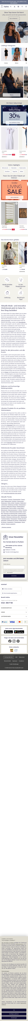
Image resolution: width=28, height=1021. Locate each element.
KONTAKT (4, 584)
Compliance (21, 661)
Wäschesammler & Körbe (15, 511)
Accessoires (4, 499)
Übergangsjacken (12, 510)
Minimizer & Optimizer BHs (11, 513)
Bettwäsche (5, 168)
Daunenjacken (16, 499)
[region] (14, 978)
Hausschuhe (20, 501)
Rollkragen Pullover (11, 506)
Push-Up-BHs (12, 508)
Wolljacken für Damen (12, 520)
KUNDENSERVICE (6, 608)
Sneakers (17, 503)
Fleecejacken (14, 518)
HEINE (3, 612)
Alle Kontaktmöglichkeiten (10, 593)
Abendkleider (22, 322)
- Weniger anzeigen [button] (6, 527)
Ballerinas (23, 503)
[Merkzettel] (22, 6)
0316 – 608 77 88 (7, 603)
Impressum (14, 661)
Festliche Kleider (6, 518)
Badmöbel (9, 425)
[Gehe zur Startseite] (6, 6)
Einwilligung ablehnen (14, 1014)
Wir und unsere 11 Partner (8, 942)
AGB (16, 657)
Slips (7, 511)
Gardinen (7, 171)
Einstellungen (14, 1017)
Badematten (23, 168)
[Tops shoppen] (14, 32)
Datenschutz (21, 657)
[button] (2, 6)
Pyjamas (10, 499)
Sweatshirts (10, 522)
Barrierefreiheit (7, 661)
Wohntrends (11, 331)
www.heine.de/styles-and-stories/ (12, 493)
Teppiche (15, 171)
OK (14, 1010)
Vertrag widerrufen (8, 657)
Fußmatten (14, 168)
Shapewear (4, 503)
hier (19, 958)
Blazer (6, 372)
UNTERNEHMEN (6, 616)
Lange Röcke (20, 508)
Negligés (3, 517)
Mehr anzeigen (10, 572)
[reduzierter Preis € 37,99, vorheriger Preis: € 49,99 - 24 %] (9, 138)
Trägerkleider (17, 522)
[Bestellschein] (18, 6)
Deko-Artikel (11, 503)
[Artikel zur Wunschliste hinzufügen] (16, 129)
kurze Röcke (14, 515)
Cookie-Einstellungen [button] (14, 664)
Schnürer (14, 501)
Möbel (21, 171)
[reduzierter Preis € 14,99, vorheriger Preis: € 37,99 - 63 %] (9, 213)
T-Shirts (20, 510)
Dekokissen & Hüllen (13, 504)
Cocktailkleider (17, 375)
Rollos (8, 515)
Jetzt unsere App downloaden (14, 628)
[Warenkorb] (26, 6)
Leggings (3, 506)
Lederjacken (4, 504)
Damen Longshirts (10, 524)
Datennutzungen (19, 944)
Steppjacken (22, 504)
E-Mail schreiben (7, 589)
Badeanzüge (8, 501)
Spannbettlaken (22, 515)
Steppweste (24, 517)
